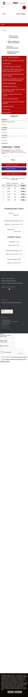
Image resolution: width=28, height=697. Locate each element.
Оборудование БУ (6, 112)
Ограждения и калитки (8, 106)
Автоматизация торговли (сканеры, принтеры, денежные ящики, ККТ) (13, 90)
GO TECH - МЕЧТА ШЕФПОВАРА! (10, 57)
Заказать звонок (24, 7)
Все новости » (5, 143)
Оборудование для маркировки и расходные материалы (13, 102)
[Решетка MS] (14, 231)
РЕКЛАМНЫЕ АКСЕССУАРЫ (9, 86)
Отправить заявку (5, 361)
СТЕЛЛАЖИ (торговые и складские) (11, 66)
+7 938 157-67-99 (20, 19)
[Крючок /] (14, 215)
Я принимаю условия (14, 357)
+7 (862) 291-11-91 (6, 17)
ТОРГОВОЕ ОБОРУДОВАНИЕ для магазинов (13, 60)
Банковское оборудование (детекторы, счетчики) (12, 94)
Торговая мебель (6, 63)
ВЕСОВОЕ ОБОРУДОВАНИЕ (9, 83)
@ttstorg (16, 8)
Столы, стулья (6, 109)
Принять (11, 692)
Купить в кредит (10, 168)
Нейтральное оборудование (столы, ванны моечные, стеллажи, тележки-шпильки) (13, 79)
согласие (24, 675)
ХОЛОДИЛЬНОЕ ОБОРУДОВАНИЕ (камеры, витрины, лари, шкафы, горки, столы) (13, 70)
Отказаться (18, 692)
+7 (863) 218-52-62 (20, 16)
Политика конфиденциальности (8, 280)
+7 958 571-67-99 (20, 17)
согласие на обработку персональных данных (15, 359)
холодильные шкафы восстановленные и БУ (11, 302)
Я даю (14, 359)
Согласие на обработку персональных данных (12, 283)
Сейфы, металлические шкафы (10, 98)
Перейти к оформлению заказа (14, 174)
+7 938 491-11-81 (6, 16)
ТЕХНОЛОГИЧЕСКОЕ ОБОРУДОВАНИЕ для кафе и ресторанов (13, 75)
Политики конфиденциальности (19, 357)
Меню (3, 24)
